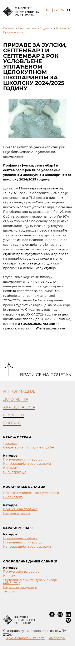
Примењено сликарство (22, 459)
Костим (9, 575)
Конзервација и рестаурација (27, 463)
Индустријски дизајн (20, 587)
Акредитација (19, 407)
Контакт (12, 423)
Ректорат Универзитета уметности (31, 492)
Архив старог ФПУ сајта (25, 638)
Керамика (11, 467)
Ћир (48, 10)
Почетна (8, 28)
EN (62, 10)
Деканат (10, 443)
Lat (56, 10)
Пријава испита (13, 32)
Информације (27, 28)
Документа (15, 399)
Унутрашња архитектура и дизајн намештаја (30, 581)
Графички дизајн (16, 513)
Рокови (61, 28)
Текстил (9, 591)
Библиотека (13, 496)
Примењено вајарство (21, 571)
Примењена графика (20, 509)
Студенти (46, 28)
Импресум (57, 638)
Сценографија (14, 471)
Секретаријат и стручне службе (28, 447)
